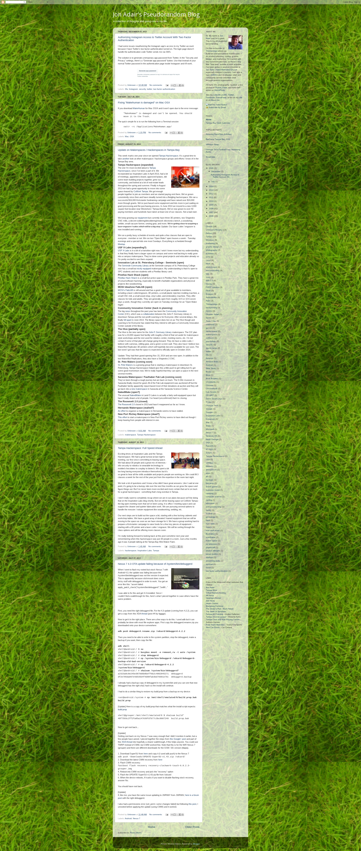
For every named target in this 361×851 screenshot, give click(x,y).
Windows (210, 240)
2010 (211, 201)
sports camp (211, 348)
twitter (149, 89)
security (142, 89)
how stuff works (213, 530)
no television (211, 544)
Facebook (210, 97)
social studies (212, 554)
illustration (210, 534)
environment (211, 267)
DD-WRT (210, 395)
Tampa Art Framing (214, 614)
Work (208, 264)
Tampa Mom (211, 590)
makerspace (130, 435)
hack (208, 520)
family (208, 510)
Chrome (209, 385)
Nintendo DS (211, 436)
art (207, 476)
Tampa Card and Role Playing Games (223, 619)
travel (208, 568)
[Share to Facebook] (180, 85)
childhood (210, 324)
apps (208, 473)
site (240, 97)
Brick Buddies (212, 379)
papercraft (210, 547)
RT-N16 (209, 449)
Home (151, 826)
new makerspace (139, 389)
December (216, 171)
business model (213, 490)
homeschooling (212, 270)
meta (208, 277)
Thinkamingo (211, 51)
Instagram (133, 89)
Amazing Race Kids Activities (218, 134)
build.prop (122, 709)
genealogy (210, 517)
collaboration (148, 314)
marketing (210, 243)
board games (212, 487)
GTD (208, 257)
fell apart (127, 320)
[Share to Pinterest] (182, 85)
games (209, 328)
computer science (214, 497)
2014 (211, 186)
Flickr (224, 87)
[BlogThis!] (174, 85)
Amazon (209, 358)
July (213, 182)
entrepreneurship (213, 507)
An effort (122, 411)
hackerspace (130, 551)
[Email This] (172, 85)
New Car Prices (213, 627)
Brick (208, 375)
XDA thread (127, 742)
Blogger (196, 844)
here (146, 754)
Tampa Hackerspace (168, 156)
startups (209, 557)
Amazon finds (212, 362)
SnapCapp (210, 157)
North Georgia (212, 439)
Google (209, 409)
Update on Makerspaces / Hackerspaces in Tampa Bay (149, 150)
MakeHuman (139, 108)
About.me (215, 100)
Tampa (156, 551)
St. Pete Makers (125, 365)
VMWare (209, 463)
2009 (211, 205)
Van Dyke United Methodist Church (221, 70)
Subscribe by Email (217, 107)
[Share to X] (177, 85)
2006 (211, 216)
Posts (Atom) (136, 833)
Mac (127, 136)
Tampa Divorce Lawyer (216, 617)
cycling (209, 500)
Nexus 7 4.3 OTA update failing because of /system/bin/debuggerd (155, 563)
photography (211, 250)
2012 (211, 194)
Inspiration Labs (144, 551)
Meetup (121, 244)
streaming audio (213, 561)
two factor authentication (164, 89)
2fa (126, 89)
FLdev (209, 402)
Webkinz (209, 466)
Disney (209, 284)
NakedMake (135, 395)
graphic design (212, 247)
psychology (211, 341)
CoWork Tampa (141, 191)
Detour (209, 233)
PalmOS (209, 446)
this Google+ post (178, 739)
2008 (211, 209)
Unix (208, 460)
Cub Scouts (211, 392)
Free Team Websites (215, 625)
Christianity (211, 382)
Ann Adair (210, 587)
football (209, 514)
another (125, 159)
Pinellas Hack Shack (127, 278)
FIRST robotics (212, 287)
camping (209, 493)
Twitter (231, 95)
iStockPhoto (219, 90)
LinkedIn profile (220, 95)
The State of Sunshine (216, 611)
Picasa (218, 87)
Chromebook (211, 389)
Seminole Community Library (135, 266)
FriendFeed (221, 97)
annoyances (211, 470)
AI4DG (214, 75)
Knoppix (209, 294)
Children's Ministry (214, 230)
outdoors (210, 338)
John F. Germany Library (160, 332)
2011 (211, 197)
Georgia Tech (212, 405)
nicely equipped (144, 268)
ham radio (210, 524)
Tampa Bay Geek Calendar (218, 123)
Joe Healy (210, 601)
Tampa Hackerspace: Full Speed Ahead (140, 448)
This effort (122, 417)
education (210, 503)
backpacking (211, 308)
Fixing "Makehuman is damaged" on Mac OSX (144, 102)
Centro (209, 311)
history (209, 527)
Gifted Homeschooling (216, 593)
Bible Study (211, 368)
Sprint (208, 318)
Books (208, 372)
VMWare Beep (212, 144)
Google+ (209, 412)
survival (209, 564)
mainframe (210, 537)
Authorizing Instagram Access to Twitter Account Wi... (225, 176)
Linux (208, 260)
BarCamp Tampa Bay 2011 (218, 139)
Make (208, 426)
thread (144, 614)
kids (207, 274)
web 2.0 (209, 280)
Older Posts (192, 826)
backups (209, 480)
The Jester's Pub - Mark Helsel (219, 609)
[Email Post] (167, 85)
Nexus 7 (136, 818)
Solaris (209, 453)
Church (209, 226)
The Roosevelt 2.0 (126, 404)
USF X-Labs (123, 250)
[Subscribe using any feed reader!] (216, 105)
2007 (211, 212)
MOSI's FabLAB (125, 290)
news (127, 311)
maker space (211, 541)
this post (192, 804)
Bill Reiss (210, 596)
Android (128, 818)
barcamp (210, 483)
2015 (211, 168)
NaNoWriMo (211, 297)
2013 (211, 190)
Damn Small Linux (214, 399)
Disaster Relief (212, 314)
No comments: (156, 85)
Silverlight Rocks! (213, 598)
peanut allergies (213, 551)
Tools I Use (211, 321)
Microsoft (210, 429)
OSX (132, 136)
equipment (143, 218)
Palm (208, 301)
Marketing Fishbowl (214, 606)
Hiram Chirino (212, 603)
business (210, 254)
